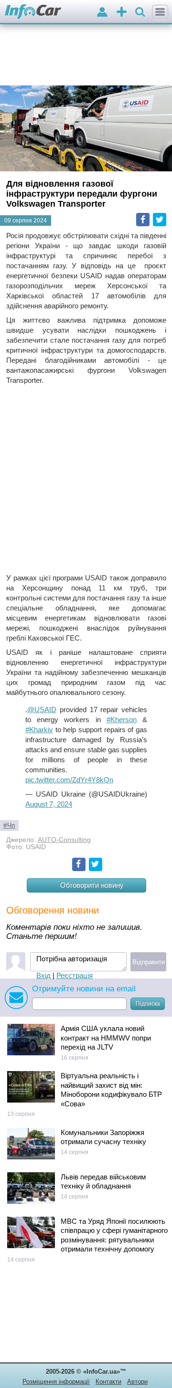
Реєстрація (74, 975)
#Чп (9, 825)
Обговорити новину (92, 885)
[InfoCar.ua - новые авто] (33, 12)
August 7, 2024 (48, 804)
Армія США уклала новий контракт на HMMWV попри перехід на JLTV (106, 1037)
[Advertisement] (86, 478)
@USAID (41, 709)
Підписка (148, 1003)
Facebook (143, 219)
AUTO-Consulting (64, 839)
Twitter (159, 219)
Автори (137, 1381)
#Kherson (122, 719)
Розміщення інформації (56, 1381)
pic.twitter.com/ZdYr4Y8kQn (69, 780)
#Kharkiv (39, 730)
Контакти (108, 1381)
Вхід (43, 975)
